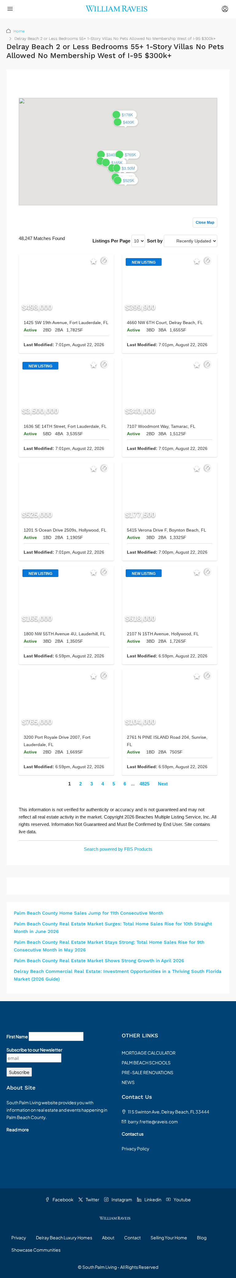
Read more (17, 1129)
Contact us (133, 1134)
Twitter (92, 1199)
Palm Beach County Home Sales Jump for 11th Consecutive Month (88, 913)
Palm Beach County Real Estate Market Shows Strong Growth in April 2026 (99, 960)
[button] (125, 122)
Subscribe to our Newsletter (34, 1049)
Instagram (121, 1199)
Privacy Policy (135, 1148)
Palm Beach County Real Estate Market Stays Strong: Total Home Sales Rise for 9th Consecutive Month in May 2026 (109, 946)
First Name (17, 1036)
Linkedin (152, 1199)
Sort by (155, 240)
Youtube (182, 1199)
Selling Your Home (169, 1237)
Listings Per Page (111, 240)
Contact (132, 1237)
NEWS (128, 1082)
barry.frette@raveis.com (153, 1121)
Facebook (62, 1199)
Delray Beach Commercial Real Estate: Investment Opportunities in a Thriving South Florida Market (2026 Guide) (118, 975)
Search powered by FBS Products (118, 849)
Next (163, 783)
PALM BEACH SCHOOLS (146, 1062)
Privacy (18, 1237)
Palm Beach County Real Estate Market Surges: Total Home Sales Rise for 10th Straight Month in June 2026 (113, 927)
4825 (144, 783)
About (108, 1237)
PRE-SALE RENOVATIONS (147, 1072)
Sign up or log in (200, 86)
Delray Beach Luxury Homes (64, 1237)
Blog (201, 1237)
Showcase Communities (36, 1250)
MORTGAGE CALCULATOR (148, 1052)
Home (19, 31)
